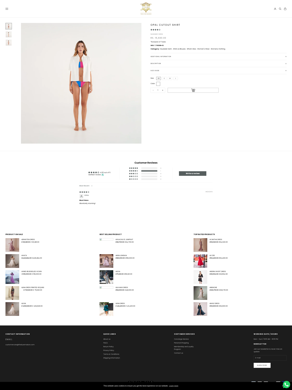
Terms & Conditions (111, 354)
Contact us (178, 353)
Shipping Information (111, 358)
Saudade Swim (157, 34)
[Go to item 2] (8, 34)
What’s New (192, 49)
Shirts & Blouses (179, 49)
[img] (84, 192)
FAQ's (105, 343)
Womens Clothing (218, 49)
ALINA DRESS (120, 303)
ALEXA (118, 271)
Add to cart (193, 90)
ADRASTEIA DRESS (28, 239)
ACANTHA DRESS (216, 239)
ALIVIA (23, 303)
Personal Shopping (181, 343)
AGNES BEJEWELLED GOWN (31, 271)
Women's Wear (203, 49)
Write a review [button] (193, 173)
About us (106, 339)
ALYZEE (212, 255)
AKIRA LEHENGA (121, 255)
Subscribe (262, 365)
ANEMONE (213, 287)
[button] (155, 30)
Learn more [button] (173, 386)
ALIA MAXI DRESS (122, 287)
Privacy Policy (108, 350)
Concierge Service (181, 339)
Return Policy (108, 346)
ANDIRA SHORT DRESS (218, 271)
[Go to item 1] (8, 26)
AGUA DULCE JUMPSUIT (124, 239)
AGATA (24, 255)
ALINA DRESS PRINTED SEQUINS (32, 287)
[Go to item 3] (8, 42)
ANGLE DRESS (214, 303)
